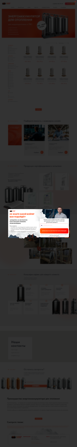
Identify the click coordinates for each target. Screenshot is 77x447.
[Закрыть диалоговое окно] (75, 2)
